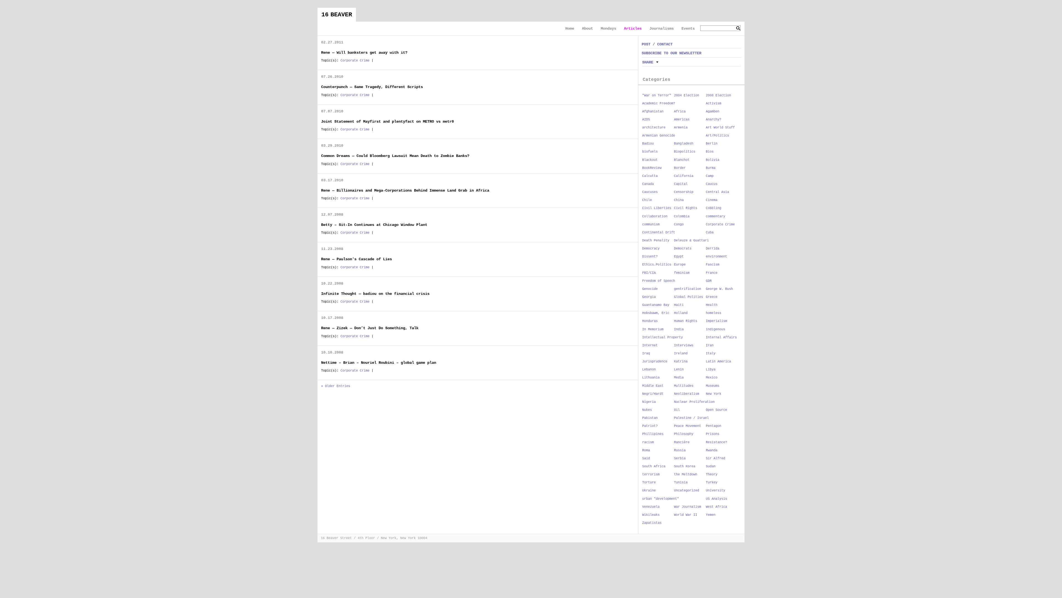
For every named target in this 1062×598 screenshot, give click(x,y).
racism (648, 442)
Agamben (712, 112)
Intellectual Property (662, 337)
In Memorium (652, 329)
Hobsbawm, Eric (655, 313)
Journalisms (661, 28)
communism (651, 224)
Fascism (712, 265)
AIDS (646, 120)
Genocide (650, 289)
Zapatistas (652, 523)
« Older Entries (335, 386)
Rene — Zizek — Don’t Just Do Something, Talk (369, 328)
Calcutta (650, 176)
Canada (648, 184)
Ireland (681, 353)
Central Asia (717, 192)
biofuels (650, 152)
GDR (709, 281)
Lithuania (651, 378)
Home (569, 28)
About (587, 28)
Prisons (712, 434)
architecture (653, 128)
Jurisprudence (654, 362)
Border (680, 168)
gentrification (687, 289)
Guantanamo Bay (655, 305)
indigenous (715, 329)
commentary (715, 216)
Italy (710, 353)
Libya (710, 370)
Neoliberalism (686, 394)
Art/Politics (717, 136)
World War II (685, 515)
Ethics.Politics (656, 265)
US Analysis (716, 499)
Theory (711, 474)
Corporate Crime (354, 61)
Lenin (679, 370)
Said (646, 458)
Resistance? (716, 442)
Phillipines (652, 434)
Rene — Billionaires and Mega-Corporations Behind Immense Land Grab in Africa (405, 190)
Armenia (681, 128)
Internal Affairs (721, 337)
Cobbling (713, 208)
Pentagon (713, 426)
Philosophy (683, 434)
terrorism (651, 474)
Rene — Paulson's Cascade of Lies (356, 259)
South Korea (684, 466)
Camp (710, 176)
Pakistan (650, 418)
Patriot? (650, 426)
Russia (680, 450)
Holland (681, 313)
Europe (680, 265)
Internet (650, 345)
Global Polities (688, 297)
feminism (681, 273)
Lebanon (649, 370)
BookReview (652, 168)
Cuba (710, 232)
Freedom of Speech (658, 281)
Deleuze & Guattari (691, 241)
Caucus (711, 184)
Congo (679, 224)
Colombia (681, 216)
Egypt (679, 257)
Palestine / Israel (691, 418)
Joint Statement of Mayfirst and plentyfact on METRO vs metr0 (387, 121)
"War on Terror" (656, 95)
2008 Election (718, 95)
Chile (647, 200)
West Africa (716, 507)
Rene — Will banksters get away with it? (364, 52)
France (711, 273)
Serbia (680, 458)
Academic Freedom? (658, 103)
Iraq (646, 353)
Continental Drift (658, 232)
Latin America (718, 362)
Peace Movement (687, 426)
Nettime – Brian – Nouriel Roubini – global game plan (378, 362)
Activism (713, 103)
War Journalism (687, 507)
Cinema (711, 200)
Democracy (651, 249)
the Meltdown (685, 474)
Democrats (682, 249)
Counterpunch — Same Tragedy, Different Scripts (372, 87)
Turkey (711, 482)
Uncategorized (686, 491)
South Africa (653, 466)
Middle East (652, 386)
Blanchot (681, 160)
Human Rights (685, 321)
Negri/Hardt (652, 394)
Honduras (650, 321)
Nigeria (649, 402)
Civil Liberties (656, 208)
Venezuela (651, 507)
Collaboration (654, 216)
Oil (677, 410)
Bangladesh (683, 144)
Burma (710, 168)
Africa (680, 112)
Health (711, 305)
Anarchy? (713, 120)
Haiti (679, 305)
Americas (681, 120)
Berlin (711, 144)
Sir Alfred (715, 458)
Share (647, 62)
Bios (710, 152)
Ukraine (649, 491)
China (679, 200)
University (715, 491)
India (679, 329)
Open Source (716, 410)
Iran (710, 345)
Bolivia (712, 160)
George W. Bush (719, 289)
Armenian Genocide (658, 136)
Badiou (648, 144)
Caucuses (650, 192)
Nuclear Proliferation (694, 402)
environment (716, 257)
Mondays (608, 28)
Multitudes (683, 386)
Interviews (683, 345)
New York (713, 394)
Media (679, 378)
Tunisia (681, 482)
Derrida (712, 249)
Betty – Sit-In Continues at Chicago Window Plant (374, 225)
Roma (646, 450)
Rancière (681, 442)
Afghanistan (652, 112)
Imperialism (716, 321)
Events (688, 28)
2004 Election (686, 95)
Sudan (710, 466)
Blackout (650, 160)
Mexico (711, 378)
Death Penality (655, 241)
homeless (713, 313)
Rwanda (711, 450)
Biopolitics (684, 152)
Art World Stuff (720, 128)
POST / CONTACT (657, 44)
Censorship (683, 192)
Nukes (647, 410)
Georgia (649, 297)
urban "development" (660, 499)
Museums (712, 386)
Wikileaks (651, 515)
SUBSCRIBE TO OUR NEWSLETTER (671, 53)
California (683, 176)
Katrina (681, 362)
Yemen (710, 515)
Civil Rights (685, 208)
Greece (711, 297)
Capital (681, 184)
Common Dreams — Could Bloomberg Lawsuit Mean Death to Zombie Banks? (395, 156)
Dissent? (650, 257)
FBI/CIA (649, 273)
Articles (633, 28)
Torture (649, 482)
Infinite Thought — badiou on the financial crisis (375, 294)
